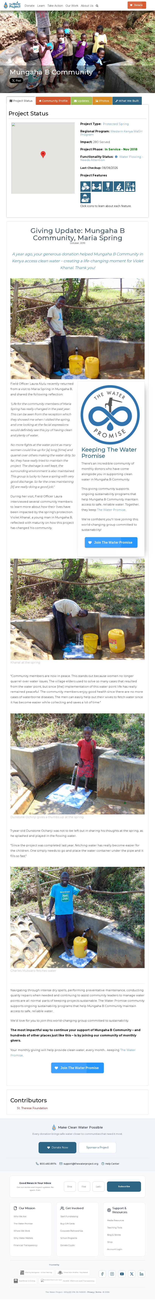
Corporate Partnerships (71, 1231)
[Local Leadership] (85, 186)
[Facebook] (102, 1274)
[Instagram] (112, 1274)
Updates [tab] (83, 101)
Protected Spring (116, 124)
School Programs (68, 1238)
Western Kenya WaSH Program (111, 133)
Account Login (114, 1249)
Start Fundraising (69, 1216)
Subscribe (124, 1186)
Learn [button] (41, 5)
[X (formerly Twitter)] (132, 1274)
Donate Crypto (67, 1245)
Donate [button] (30, 5)
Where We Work (22, 1231)
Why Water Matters (23, 1238)
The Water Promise (111, 510)
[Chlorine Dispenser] (108, 186)
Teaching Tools (114, 1227)
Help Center (112, 1163)
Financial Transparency (25, 1245)
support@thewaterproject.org (81, 1163)
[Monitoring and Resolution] (85, 198)
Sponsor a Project (97, 1147)
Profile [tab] (55, 101)
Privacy (90, 1292)
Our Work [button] (72, 5)
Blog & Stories (114, 1235)
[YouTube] (122, 1274)
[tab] (21, 101)
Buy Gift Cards (67, 1223)
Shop (109, 1242)
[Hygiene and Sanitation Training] (130, 186)
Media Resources (115, 1220)
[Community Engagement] (96, 186)
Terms (98, 1292)
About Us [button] (87, 5)
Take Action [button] (55, 5)
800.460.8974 (48, 1163)
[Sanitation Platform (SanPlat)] (119, 186)
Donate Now (60, 1147)
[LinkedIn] (141, 1274)
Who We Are (20, 1216)
